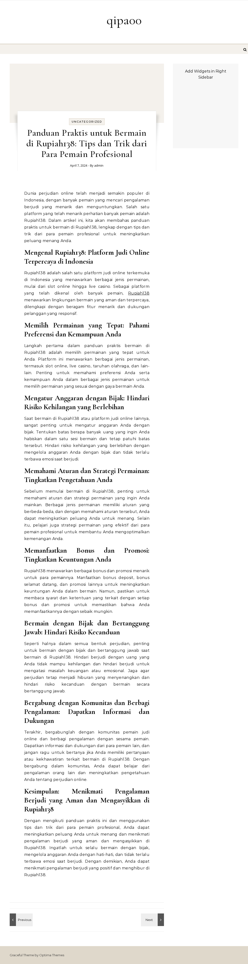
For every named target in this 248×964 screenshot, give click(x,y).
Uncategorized (87, 121)
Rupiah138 (138, 293)
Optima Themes (51, 955)
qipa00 (124, 20)
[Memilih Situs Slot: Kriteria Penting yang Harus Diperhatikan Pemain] (153, 919)
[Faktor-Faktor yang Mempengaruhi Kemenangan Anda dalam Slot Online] (20, 919)
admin (98, 165)
